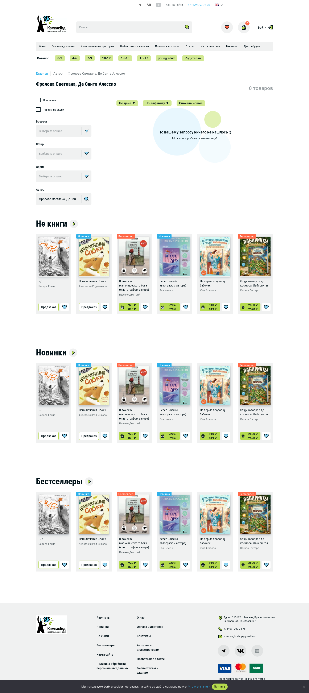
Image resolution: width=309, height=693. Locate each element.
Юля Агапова (208, 290)
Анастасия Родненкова (93, 286)
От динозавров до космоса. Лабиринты (254, 283)
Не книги (51, 224)
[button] (129, 307)
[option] (53, 274)
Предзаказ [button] (48, 307)
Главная (42, 73)
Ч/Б (40, 281)
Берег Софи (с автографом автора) (173, 283)
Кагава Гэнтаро (249, 290)
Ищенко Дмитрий (129, 294)
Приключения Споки (92, 281)
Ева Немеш (166, 290)
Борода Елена (46, 286)
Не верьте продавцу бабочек (212, 283)
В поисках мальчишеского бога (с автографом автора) (134, 285)
